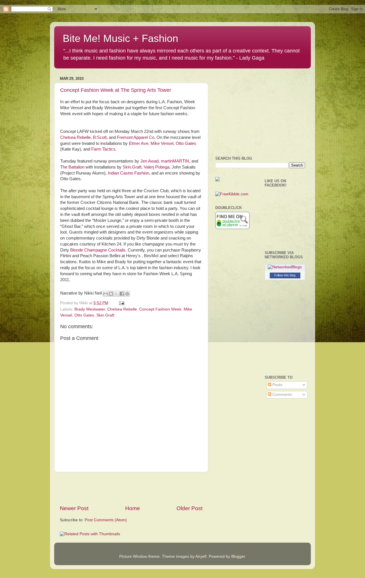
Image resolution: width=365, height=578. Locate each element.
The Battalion (72, 167)
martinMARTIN (175, 161)
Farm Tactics (103, 149)
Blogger (238, 556)
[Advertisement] (131, 488)
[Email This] (105, 294)
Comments (281, 394)
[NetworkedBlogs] (285, 267)
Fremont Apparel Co (135, 137)
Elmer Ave (138, 143)
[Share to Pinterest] (127, 294)
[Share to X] (116, 294)
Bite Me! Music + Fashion (120, 38)
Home (132, 508)
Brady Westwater (89, 309)
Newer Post (74, 508)
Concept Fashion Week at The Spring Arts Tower (115, 90)
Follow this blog (284, 275)
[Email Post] (120, 303)
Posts (276, 385)
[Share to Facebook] (122, 294)
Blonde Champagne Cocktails (97, 250)
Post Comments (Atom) (106, 520)
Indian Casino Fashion (128, 173)
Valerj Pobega (156, 167)
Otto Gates (186, 143)
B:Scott (100, 137)
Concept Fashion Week (160, 309)
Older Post (189, 508)
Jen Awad (149, 161)
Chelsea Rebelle (75, 137)
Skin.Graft (131, 167)
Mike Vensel (162, 143)
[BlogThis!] (111, 294)
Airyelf (200, 556)
